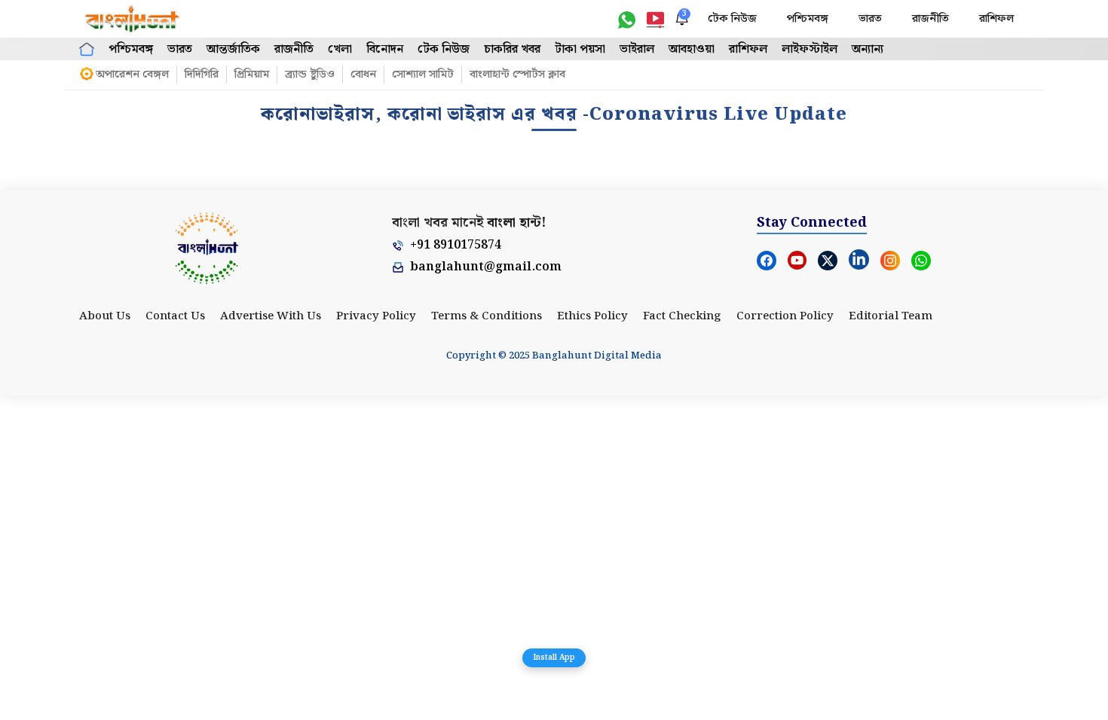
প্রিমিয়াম (251, 75)
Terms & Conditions (486, 316)
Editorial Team (890, 316)
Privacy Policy (376, 316)
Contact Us (175, 316)
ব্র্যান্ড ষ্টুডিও (310, 75)
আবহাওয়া (692, 49)
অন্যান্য (867, 49)
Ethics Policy (592, 316)
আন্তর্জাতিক (233, 49)
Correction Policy (785, 316)
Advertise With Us (270, 316)
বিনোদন (384, 49)
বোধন (363, 75)
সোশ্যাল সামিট (423, 75)
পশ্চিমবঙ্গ (807, 19)
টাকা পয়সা (580, 49)
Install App (554, 657)
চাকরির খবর (512, 49)
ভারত (870, 19)
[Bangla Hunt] (132, 19)
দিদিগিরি (202, 75)
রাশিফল (996, 19)
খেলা (340, 49)
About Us (104, 316)
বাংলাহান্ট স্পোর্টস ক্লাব (517, 75)
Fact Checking (682, 316)
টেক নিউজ (732, 19)
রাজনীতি (930, 19)
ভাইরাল (637, 49)
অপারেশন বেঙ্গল (132, 75)
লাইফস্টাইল (809, 49)
